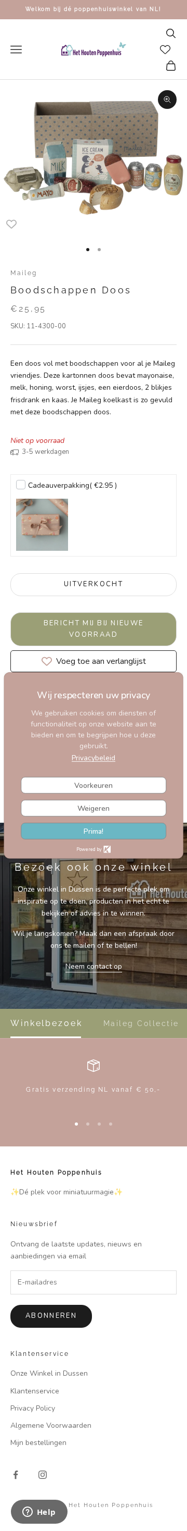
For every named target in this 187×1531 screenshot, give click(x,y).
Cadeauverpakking (72, 485)
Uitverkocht (93, 584)
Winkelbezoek (46, 1023)
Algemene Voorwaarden (50, 1425)
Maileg (23, 273)
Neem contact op (93, 966)
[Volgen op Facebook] (15, 1475)
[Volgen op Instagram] (42, 1475)
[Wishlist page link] (165, 49)
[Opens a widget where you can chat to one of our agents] (39, 1513)
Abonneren (51, 1315)
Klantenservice (34, 1391)
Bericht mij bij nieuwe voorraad (94, 629)
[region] (93, 1082)
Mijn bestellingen (38, 1443)
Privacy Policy (32, 1408)
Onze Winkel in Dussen (49, 1373)
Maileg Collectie (141, 1023)
